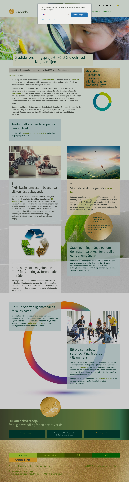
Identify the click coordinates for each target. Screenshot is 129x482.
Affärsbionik (16, 93)
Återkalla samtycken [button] (53, 474)
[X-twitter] (103, 5)
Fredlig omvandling (34, 323)
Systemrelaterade (49, 80)
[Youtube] (107, 5)
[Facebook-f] (99, 5)
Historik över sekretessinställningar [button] (24, 474)
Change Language (79, 15)
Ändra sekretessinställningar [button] (21, 471)
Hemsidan (12, 75)
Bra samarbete (83, 367)
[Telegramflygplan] (110, 5)
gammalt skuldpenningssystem (34, 133)
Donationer (105, 11)
